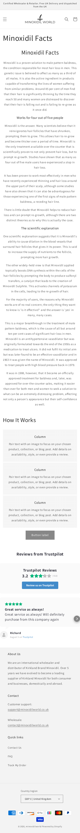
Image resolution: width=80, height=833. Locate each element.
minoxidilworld (34, 826)
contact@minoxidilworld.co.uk (28, 725)
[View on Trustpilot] (4, 635)
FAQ (10, 756)
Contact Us (15, 747)
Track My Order (17, 765)
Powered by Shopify (52, 826)
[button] (5, 19)
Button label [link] (40, 535)
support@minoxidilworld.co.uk (28, 709)
